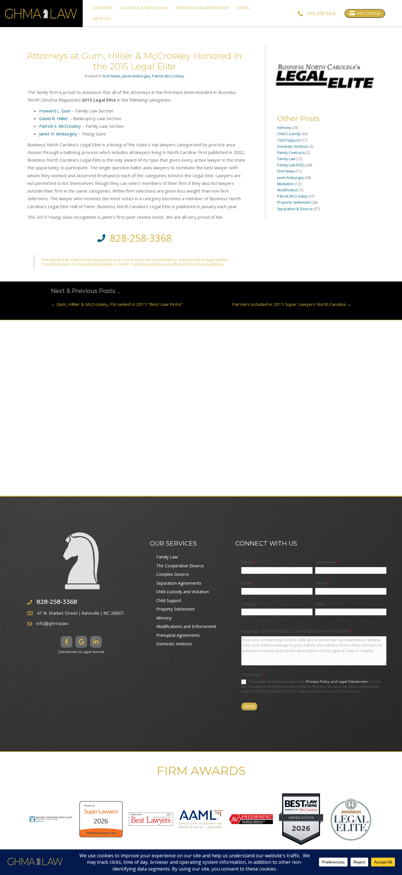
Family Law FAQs (291, 165)
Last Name (326, 562)
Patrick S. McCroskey (60, 126)
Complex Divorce (172, 574)
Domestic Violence (292, 146)
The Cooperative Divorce (180, 566)
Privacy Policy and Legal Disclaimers (337, 681)
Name (248, 562)
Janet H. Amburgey (58, 134)
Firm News (111, 76)
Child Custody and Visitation (182, 591)
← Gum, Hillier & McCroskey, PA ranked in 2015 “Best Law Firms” (116, 304)
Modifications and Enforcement (186, 626)
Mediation (285, 183)
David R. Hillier (53, 118)
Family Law (286, 158)
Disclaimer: (253, 674)
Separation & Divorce (295, 208)
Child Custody (288, 133)
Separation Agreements (178, 583)
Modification (287, 190)
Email (247, 583)
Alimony (284, 127)
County (248, 603)
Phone (322, 583)
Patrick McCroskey (168, 76)
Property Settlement (293, 202)
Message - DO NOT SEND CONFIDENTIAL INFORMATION (296, 631)
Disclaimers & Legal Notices (81, 651)
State (320, 603)
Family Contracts (291, 152)
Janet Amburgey (136, 76)
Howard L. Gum (55, 111)
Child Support (288, 140)
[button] (66, 642)
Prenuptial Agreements (178, 635)
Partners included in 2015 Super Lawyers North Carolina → (291, 304)
